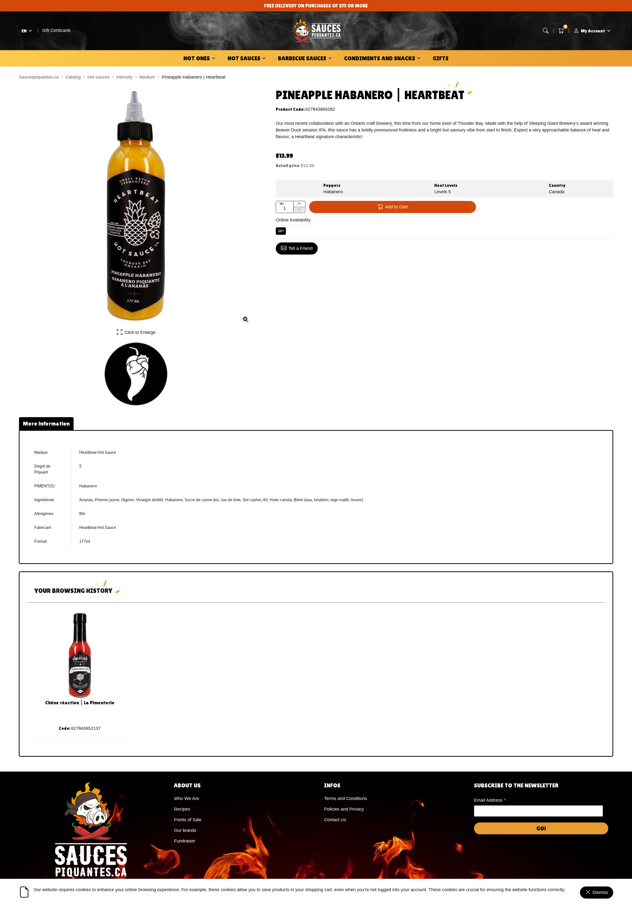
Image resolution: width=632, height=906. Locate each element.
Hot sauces (98, 77)
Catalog (73, 77)
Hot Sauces (244, 58)
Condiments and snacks (379, 58)
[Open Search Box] (546, 31)
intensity (124, 77)
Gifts (441, 58)
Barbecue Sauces (302, 58)
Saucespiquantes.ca (39, 77)
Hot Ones (196, 58)
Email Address (490, 800)
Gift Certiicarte (56, 30)
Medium (147, 77)
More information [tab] (46, 423)
